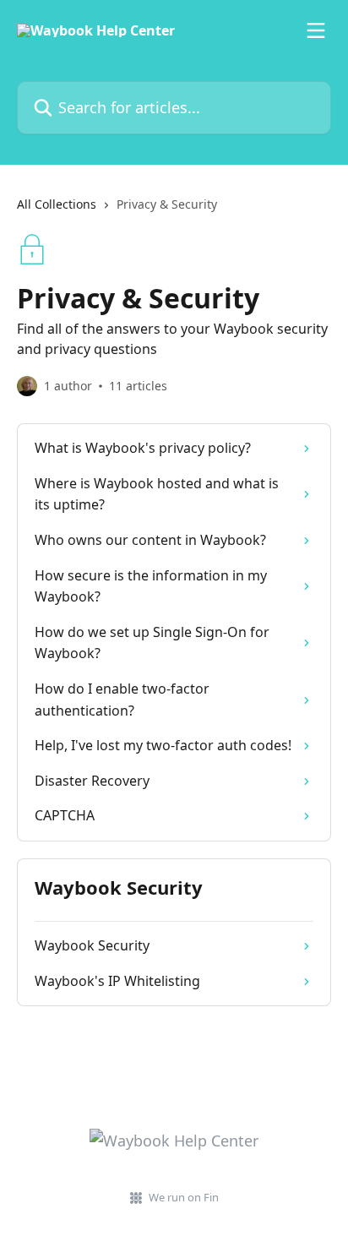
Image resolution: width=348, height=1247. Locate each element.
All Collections (56, 204)
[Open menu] (316, 30)
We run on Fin (184, 1197)
